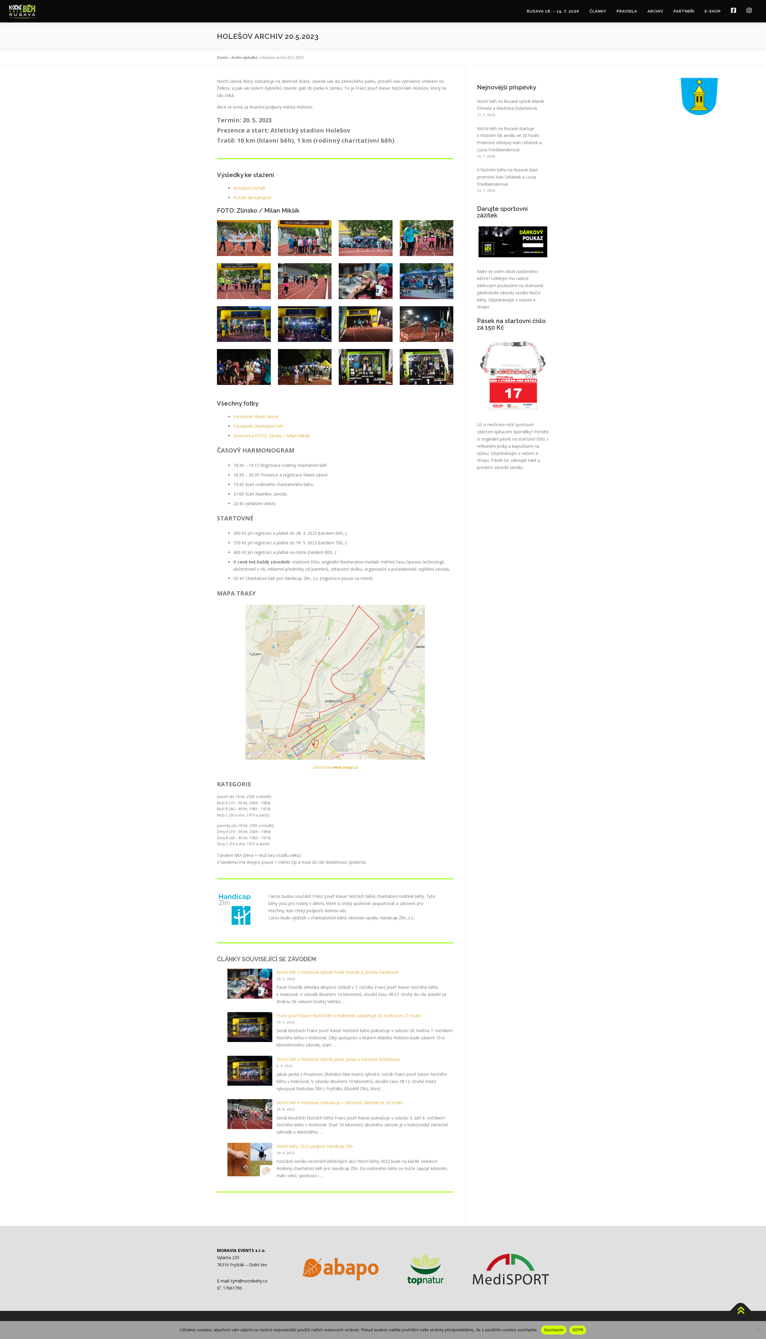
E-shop (713, 11)
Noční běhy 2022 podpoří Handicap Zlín (314, 1146)
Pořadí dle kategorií (252, 197)
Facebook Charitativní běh (258, 426)
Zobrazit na (335, 767)
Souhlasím (553, 1329)
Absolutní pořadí (249, 188)
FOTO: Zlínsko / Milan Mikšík (282, 435)
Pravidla (627, 11)
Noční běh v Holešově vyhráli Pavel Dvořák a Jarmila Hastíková (337, 972)
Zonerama (244, 435)
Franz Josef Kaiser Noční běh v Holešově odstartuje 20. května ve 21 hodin (348, 1015)
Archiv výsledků (244, 57)
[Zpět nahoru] (740, 1311)
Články (598, 11)
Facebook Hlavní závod (255, 416)
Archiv (655, 11)
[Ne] (759, 1330)
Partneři (684, 11)
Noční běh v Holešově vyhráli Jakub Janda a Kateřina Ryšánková (337, 1059)
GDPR (577, 1329)
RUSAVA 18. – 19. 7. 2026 (553, 11)
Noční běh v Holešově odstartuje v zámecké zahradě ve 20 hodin (339, 1102)
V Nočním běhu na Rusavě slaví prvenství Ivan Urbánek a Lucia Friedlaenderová (507, 177)
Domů (222, 57)
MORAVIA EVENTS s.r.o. (241, 1250)
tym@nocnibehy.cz (249, 1281)
